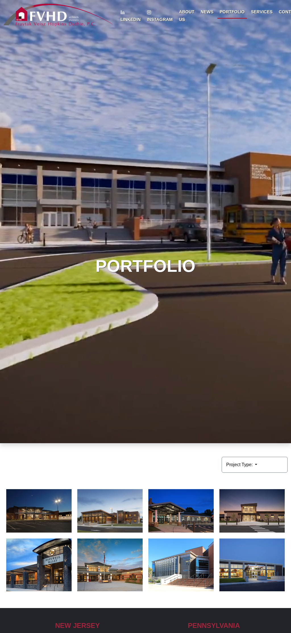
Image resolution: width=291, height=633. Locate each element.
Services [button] (262, 11)
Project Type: (240, 464)
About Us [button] (186, 15)
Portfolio (232, 11)
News (207, 11)
